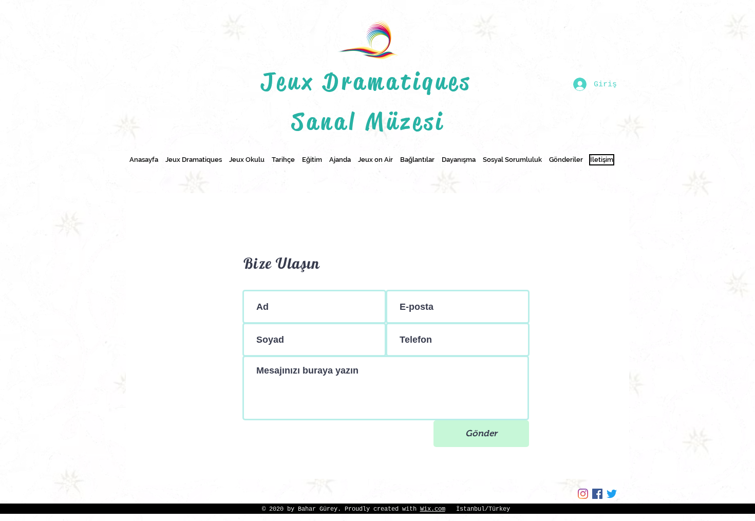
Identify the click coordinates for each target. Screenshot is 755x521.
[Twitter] (612, 494)
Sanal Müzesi (368, 121)
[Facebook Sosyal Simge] (597, 494)
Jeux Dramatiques (368, 81)
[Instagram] (583, 494)
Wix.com (432, 509)
